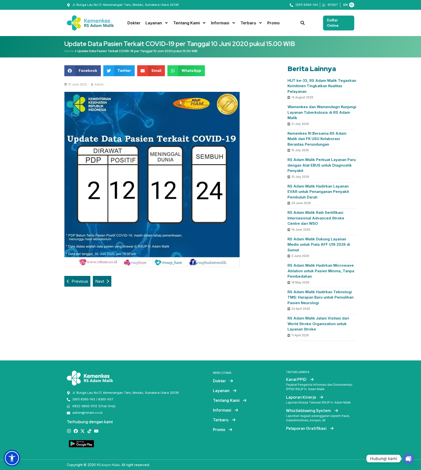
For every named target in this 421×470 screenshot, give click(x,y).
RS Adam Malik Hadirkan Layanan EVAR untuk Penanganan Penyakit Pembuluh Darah (318, 191)
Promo (273, 22)
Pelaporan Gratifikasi (306, 428)
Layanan (153, 22)
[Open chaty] (408, 458)
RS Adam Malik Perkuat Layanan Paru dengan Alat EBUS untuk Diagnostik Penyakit (321, 165)
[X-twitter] (82, 431)
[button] (302, 23)
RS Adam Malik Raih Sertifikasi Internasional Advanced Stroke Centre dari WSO (315, 218)
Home (69, 51)
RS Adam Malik (108, 465)
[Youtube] (96, 431)
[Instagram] (69, 431)
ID (351, 5)
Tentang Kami (186, 22)
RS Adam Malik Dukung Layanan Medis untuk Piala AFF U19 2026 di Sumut (318, 244)
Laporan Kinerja (301, 397)
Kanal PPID (296, 379)
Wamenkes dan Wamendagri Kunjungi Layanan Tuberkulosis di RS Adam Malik (321, 112)
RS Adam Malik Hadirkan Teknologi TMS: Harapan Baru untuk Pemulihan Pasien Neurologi (320, 297)
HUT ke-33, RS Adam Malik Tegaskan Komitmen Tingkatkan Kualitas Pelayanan (321, 86)
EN (345, 5)
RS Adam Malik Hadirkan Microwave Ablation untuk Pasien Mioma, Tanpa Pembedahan (320, 271)
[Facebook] (76, 431)
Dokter (134, 22)
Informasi (220, 22)
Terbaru (248, 22)
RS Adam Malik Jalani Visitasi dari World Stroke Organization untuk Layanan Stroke (318, 323)
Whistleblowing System (309, 410)
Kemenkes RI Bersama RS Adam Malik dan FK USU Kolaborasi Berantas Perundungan (316, 139)
